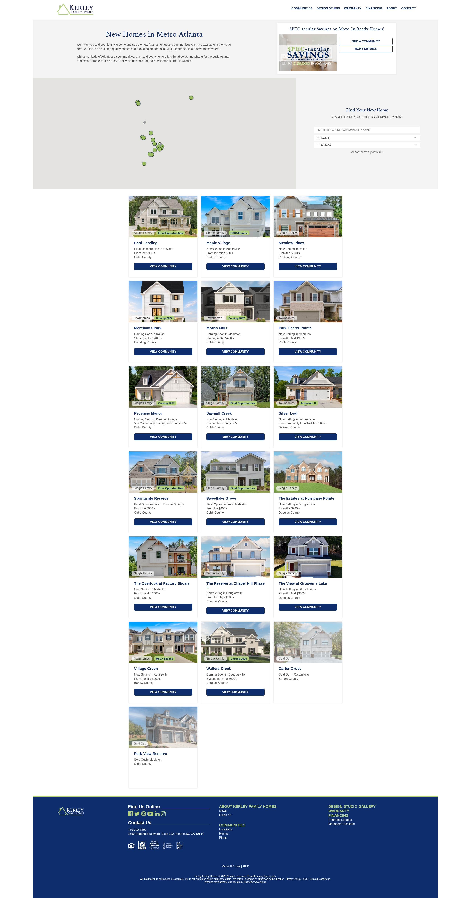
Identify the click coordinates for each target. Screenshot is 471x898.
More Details (366, 48)
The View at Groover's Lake (303, 583)
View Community (163, 266)
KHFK (245, 866)
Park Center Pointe (295, 328)
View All (377, 152)
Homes (224, 833)
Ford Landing (145, 243)
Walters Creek (218, 669)
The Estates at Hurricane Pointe (306, 498)
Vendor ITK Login (231, 866)
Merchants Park (148, 328)
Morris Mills (216, 328)
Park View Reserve (150, 754)
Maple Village (218, 243)
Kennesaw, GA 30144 (189, 833)
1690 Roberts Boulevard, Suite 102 (151, 833)
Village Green (146, 669)
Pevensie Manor (148, 413)
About (391, 8)
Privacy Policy (293, 879)
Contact (408, 8)
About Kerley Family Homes (247, 806)
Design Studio (328, 8)
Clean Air (225, 815)
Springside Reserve (151, 498)
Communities (301, 8)
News (223, 810)
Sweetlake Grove (221, 498)
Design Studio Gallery (352, 806)
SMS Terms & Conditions (316, 879)
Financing (374, 8)
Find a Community (365, 41)
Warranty (353, 8)
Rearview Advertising (255, 882)
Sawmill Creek (219, 413)
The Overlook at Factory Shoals (162, 583)
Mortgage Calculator (341, 823)
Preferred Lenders (340, 819)
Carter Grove (290, 669)
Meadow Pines (291, 243)
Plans (223, 837)
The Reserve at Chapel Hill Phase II (235, 585)
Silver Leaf (288, 413)
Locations (225, 829)
